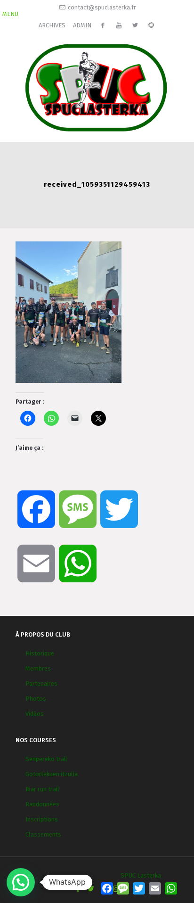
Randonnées (42, 804)
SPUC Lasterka (141, 875)
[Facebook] (78, 889)
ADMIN (82, 25)
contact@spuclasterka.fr (102, 7)
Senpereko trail (46, 758)
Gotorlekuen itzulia (51, 774)
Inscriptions (41, 819)
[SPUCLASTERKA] (97, 86)
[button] (21, 882)
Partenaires (41, 683)
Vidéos (34, 713)
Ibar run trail (42, 789)
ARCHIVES (52, 25)
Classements (43, 834)
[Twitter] (91, 889)
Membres (38, 668)
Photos (35, 698)
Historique (39, 653)
